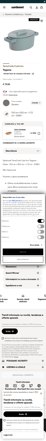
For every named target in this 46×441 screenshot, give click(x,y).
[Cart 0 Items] (41, 7)
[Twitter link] (31, 385)
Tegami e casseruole (14, 14)
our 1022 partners (15, 200)
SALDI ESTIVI (6, 1)
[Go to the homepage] (17, 7)
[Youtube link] (15, 385)
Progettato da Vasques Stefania (17, 74)
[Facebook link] (23, 385)
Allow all (23, 252)
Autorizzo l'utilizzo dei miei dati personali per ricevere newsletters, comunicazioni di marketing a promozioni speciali (24, 339)
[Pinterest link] (39, 385)
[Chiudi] (41, 393)
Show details (34, 245)
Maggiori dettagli (19, 136)
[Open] (30, 7)
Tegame (28, 14)
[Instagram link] (7, 385)
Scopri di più (13, 95)
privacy (16, 357)
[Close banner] (44, 1)
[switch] (41, 226)
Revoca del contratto (23, 375)
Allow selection (23, 259)
